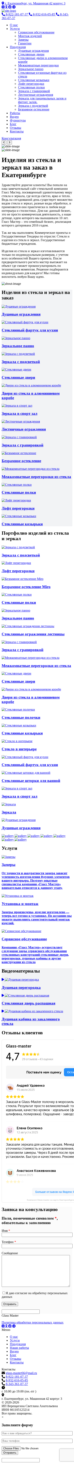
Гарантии (24, 43)
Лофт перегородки (31, 83)
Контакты (17, 131)
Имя (6, 1230)
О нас (14, 25)
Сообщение (10, 1253)
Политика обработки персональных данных (33, 1322)
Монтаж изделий (30, 36)
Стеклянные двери (31, 54)
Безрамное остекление (33, 109)
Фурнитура (18, 120)
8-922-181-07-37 (17, 1376)
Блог (13, 124)
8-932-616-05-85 (17, 1380)
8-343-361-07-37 (17, 1384)
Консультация (11, 138)
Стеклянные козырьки (33, 80)
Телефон (9, 1242)
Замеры (23, 39)
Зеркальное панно (30, 69)
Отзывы (15, 127)
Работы (15, 113)
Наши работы (19, 1347)
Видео (14, 116)
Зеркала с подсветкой (33, 105)
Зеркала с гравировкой (34, 91)
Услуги (15, 28)
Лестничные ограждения (35, 94)
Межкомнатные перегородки (38, 65)
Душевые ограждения (33, 50)
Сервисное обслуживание (36, 32)
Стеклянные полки (31, 87)
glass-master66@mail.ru (21, 1373)
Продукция (18, 47)
